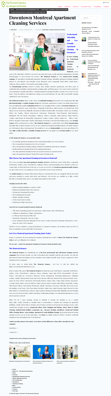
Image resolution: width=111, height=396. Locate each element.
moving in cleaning (40, 300)
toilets (28, 190)
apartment (52, 103)
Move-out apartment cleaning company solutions (27, 146)
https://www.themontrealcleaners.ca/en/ (22, 267)
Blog (13, 385)
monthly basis (35, 302)
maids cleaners (17, 174)
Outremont (23, 218)
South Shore (73, 81)
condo (60, 103)
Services (14, 374)
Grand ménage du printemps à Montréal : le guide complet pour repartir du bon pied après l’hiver (94, 77)
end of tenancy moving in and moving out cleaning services (55, 305)
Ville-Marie (16, 211)
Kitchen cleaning (17, 187)
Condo (11, 167)
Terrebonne (59, 111)
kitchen (22, 94)
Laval (49, 81)
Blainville (30, 111)
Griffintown (16, 213)
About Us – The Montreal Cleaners (22, 371)
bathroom (32, 94)
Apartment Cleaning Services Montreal (53, 29)
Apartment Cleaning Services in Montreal (19, 361)
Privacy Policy (16, 387)
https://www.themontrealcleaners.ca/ (62, 293)
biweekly (12, 179)
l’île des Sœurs (22, 115)
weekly (75, 176)
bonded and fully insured (57, 125)
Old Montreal (59, 211)
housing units (42, 89)
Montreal (44, 81)
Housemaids (32, 338)
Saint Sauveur (62, 115)
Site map (15, 391)
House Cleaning (23, 338)
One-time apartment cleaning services (24, 151)
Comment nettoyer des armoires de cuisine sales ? (94, 39)
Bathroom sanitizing (18, 190)
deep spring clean (65, 312)
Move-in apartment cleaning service (23, 144)
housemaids (47, 302)
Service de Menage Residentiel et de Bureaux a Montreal (94, 62)
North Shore (64, 81)
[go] (99, 18)
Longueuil (55, 81)
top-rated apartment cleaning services (36, 162)
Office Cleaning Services (19, 378)
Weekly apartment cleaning (20, 149)
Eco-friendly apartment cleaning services (25, 141)
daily (70, 176)
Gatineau (40, 115)
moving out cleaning (58, 300)
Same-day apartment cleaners (21, 154)
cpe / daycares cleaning (48, 310)
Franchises (15, 382)
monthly (19, 179)
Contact (14, 389)
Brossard (36, 111)
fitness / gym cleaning (27, 312)
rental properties (32, 89)
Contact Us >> (13, 332)
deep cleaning (27, 300)
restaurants (35, 310)
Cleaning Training (17, 383)
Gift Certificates (17, 380)
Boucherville (51, 111)
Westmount (51, 113)
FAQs (14, 373)
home (47, 103)
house (43, 315)
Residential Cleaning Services (21, 376)
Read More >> (13, 328)
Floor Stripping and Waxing (52, 307)
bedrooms (51, 94)
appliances (26, 187)
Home (14, 369)
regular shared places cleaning (26, 305)
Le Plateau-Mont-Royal (19, 216)
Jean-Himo (14, 29)
